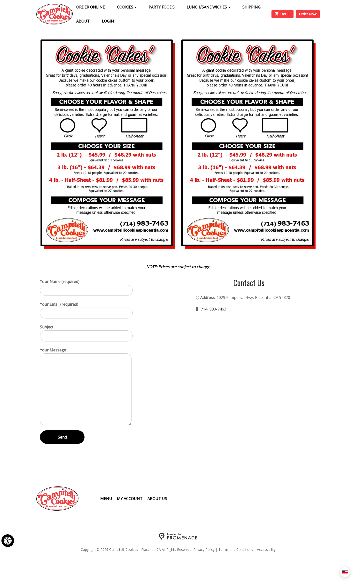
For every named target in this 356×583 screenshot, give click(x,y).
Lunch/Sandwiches (207, 7)
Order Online (90, 7)
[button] (7, 540)
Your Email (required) (59, 304)
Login (108, 21)
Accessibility (266, 549)
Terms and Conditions (235, 549)
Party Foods (162, 7)
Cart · (285, 14)
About (83, 21)
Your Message (53, 350)
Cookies (125, 7)
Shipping (251, 7)
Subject (46, 327)
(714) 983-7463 (213, 309)
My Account (130, 498)
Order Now (308, 14)
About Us (157, 498)
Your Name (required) (59, 281)
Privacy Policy (204, 549)
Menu (106, 498)
